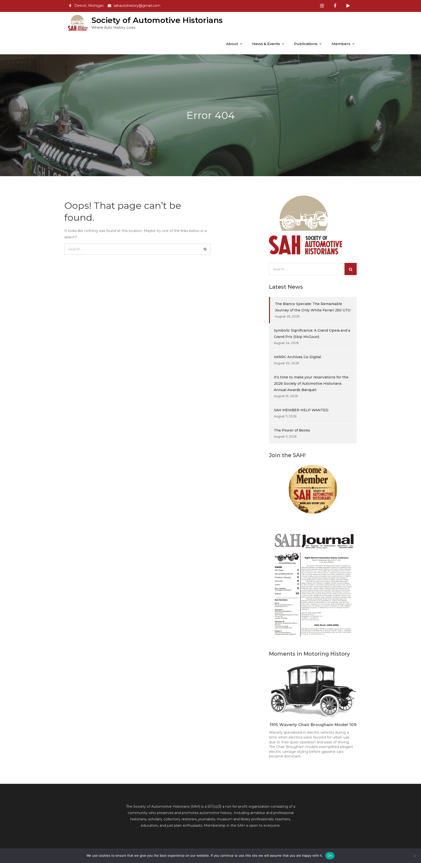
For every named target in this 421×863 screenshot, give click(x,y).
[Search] (205, 249)
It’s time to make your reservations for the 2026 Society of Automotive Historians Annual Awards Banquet (311, 383)
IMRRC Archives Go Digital (297, 357)
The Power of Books (292, 430)
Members (341, 43)
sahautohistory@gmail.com (137, 5)
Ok (330, 855)
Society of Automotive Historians (157, 20)
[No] (414, 855)
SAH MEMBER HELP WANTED (301, 410)
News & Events (266, 43)
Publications (305, 43)
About (232, 43)
